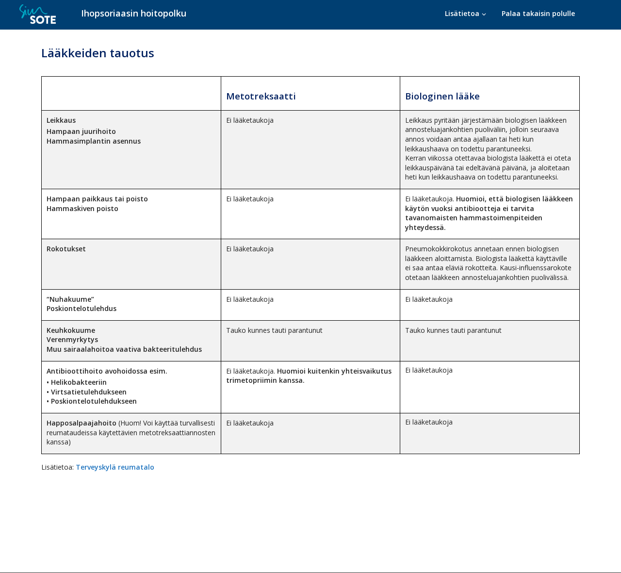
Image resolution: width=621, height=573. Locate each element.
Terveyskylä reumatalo (114, 467)
